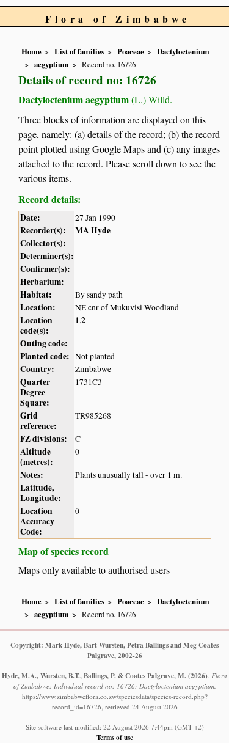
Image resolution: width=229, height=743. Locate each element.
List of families (79, 51)
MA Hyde (93, 230)
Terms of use (114, 737)
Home (31, 51)
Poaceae (130, 51)
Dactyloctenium (183, 51)
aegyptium (51, 64)
